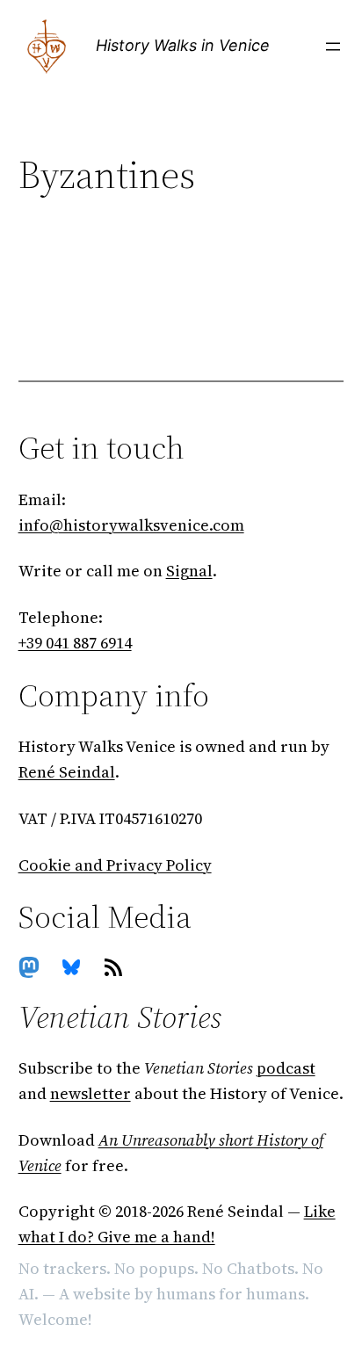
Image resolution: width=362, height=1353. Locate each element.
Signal (189, 571)
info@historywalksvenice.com (131, 525)
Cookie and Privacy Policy (115, 865)
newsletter (90, 1093)
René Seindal (66, 772)
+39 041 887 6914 (75, 643)
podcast (286, 1068)
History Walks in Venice (183, 45)
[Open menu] (333, 46)
